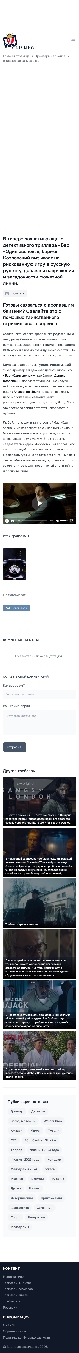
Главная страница (16, 56)
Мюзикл (17, 1179)
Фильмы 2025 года (25, 1160)
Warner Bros (53, 1121)
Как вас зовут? (14, 686)
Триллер (17, 1111)
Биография (36, 1217)
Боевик (34, 1188)
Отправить (14, 747)
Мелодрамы (20, 1227)
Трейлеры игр (13, 1301)
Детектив (38, 1111)
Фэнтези (37, 1179)
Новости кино (13, 1277)
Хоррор (16, 1150)
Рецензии (10, 1307)
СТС (14, 1140)
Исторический (22, 1198)
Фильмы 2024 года (44, 1150)
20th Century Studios (40, 1140)
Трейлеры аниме (15, 1295)
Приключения (51, 1198)
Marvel (35, 1131)
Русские (58, 1179)
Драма (16, 1188)
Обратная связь (14, 1331)
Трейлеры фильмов (17, 1283)
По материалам (14, 595)
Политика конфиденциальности (26, 1337)
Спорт (15, 1217)
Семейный (45, 1208)
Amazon (16, 1131)
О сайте (9, 1325)
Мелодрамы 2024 (24, 1169)
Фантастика (20, 1208)
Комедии (54, 1160)
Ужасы (50, 1169)
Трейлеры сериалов (50, 56)
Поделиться (19, 608)
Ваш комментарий (16, 706)
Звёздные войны (23, 1121)
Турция (53, 1131)
